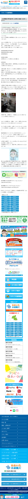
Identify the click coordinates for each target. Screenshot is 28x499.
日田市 (14, 198)
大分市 (5, 196)
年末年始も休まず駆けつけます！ (13, 357)
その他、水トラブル (7, 461)
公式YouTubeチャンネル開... (12, 348)
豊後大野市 (14, 206)
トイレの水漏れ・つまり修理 (9, 449)
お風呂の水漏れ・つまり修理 (9, 455)
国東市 (14, 208)
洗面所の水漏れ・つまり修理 (9, 458)
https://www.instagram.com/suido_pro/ (10, 187)
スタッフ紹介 (5, 434)
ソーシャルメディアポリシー (9, 446)
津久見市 (6, 202)
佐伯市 (5, 200)
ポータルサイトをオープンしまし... (13, 344)
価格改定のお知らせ (10, 353)
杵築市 (14, 204)
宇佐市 (5, 206)
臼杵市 (14, 200)
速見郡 (5, 210)
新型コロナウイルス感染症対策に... (13, 362)
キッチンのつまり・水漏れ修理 (9, 452)
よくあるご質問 (5, 428)
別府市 (14, 196)
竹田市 (14, 202)
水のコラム (4, 431)
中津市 (5, 198)
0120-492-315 (11, 471)
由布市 (5, 208)
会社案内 (4, 437)
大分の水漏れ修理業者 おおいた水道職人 (9, 6)
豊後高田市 (5, 204)
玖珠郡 (14, 210)
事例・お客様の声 (6, 425)
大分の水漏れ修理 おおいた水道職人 (9, 416)
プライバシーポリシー (7, 443)
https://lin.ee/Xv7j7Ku (6, 182)
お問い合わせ (5, 440)
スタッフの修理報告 (23, 6)
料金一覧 (4, 422)
